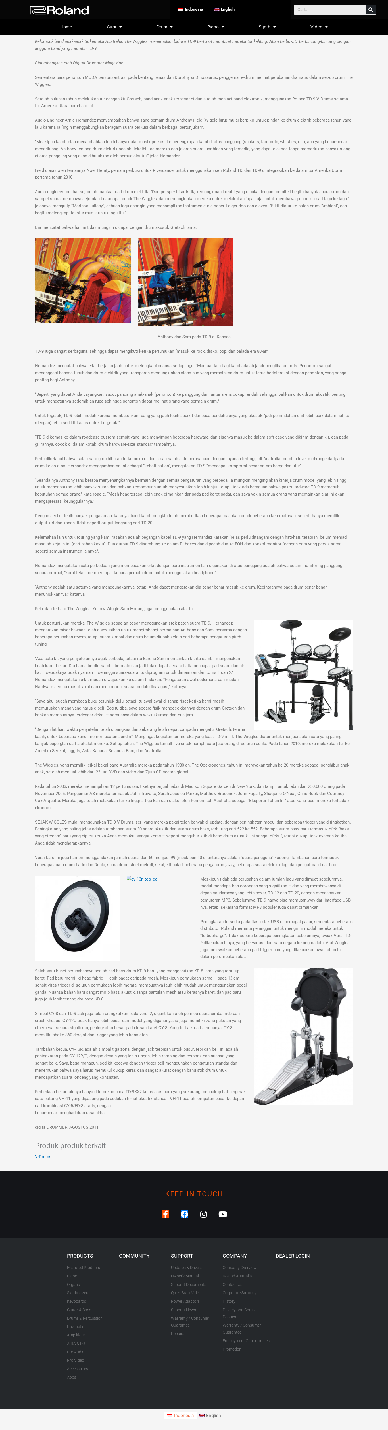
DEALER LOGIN (293, 1256)
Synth (264, 26)
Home (66, 26)
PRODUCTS (80, 1256)
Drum (162, 26)
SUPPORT (182, 1256)
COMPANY (235, 1256)
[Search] (371, 9)
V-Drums (43, 1156)
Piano (213, 26)
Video (316, 26)
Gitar (111, 26)
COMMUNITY (134, 1256)
